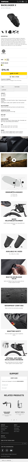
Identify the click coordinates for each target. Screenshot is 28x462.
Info (3, 86)
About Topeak (17, 426)
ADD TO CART (14, 73)
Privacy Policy (4, 428)
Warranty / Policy (4, 426)
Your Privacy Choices (5, 456)
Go (25, 443)
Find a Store (3, 437)
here (12, 80)
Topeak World (17, 429)
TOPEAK (5, 1)
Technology (16, 428)
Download (3, 429)
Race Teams (16, 431)
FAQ (2, 431)
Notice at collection (6, 460)
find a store (15, 76)
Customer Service (5, 433)
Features (17, 86)
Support (4, 90)
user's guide (14, 378)
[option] (14, 144)
